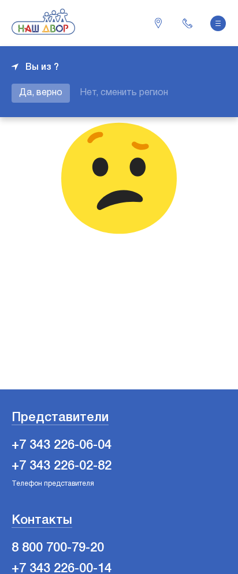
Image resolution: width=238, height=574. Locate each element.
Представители (60, 417)
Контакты (42, 520)
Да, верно (40, 93)
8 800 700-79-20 (58, 548)
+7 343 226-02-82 (61, 466)
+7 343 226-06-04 (187, 23)
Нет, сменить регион (124, 93)
